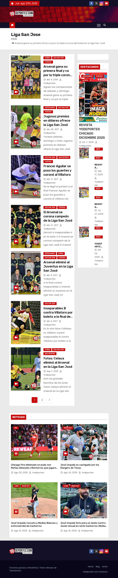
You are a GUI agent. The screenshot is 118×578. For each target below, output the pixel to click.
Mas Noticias (64, 157)
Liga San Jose (59, 58)
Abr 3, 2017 (52, 275)
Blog (98, 566)
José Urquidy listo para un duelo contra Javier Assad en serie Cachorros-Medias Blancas (83, 526)
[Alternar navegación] (99, 25)
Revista (85, 80)
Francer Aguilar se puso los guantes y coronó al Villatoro (57, 170)
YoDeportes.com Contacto (95, 571)
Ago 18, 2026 (70, 530)
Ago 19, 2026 (21, 530)
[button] (105, 25)
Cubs (16, 486)
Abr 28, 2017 (53, 129)
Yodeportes (99, 183)
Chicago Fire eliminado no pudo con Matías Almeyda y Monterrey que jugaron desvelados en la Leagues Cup (34, 467)
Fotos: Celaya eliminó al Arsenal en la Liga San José (57, 362)
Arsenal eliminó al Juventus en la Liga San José (58, 266)
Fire (16, 428)
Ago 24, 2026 (71, 472)
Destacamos (50, 107)
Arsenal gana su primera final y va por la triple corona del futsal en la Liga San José (58, 75)
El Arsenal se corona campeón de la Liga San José (57, 216)
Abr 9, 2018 (53, 79)
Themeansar (15, 570)
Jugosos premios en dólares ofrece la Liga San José (56, 120)
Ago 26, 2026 (21, 472)
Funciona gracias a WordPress (24, 567)
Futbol (47, 58)
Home (90, 566)
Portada (48, 62)
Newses (49, 567)
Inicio (14, 38)
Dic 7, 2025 (88, 142)
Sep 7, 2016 (53, 371)
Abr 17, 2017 (53, 179)
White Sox (68, 428)
